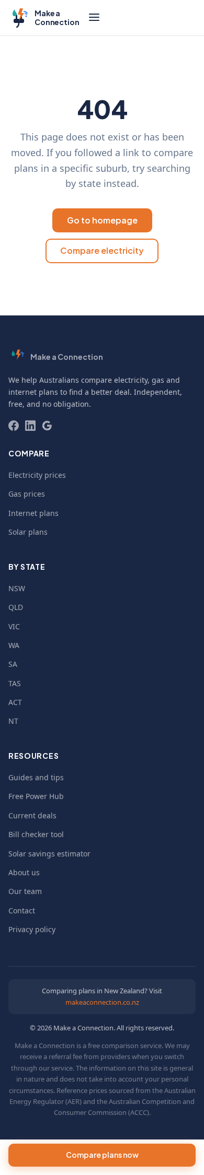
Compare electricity (102, 250)
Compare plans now (102, 1154)
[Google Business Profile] (47, 425)
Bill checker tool (36, 834)
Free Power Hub (36, 796)
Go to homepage (102, 220)
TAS (14, 683)
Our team (25, 891)
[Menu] (94, 18)
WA (13, 645)
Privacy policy (31, 929)
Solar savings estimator (49, 854)
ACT (15, 702)
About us (24, 872)
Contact (21, 910)
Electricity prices (37, 475)
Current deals (32, 815)
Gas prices (26, 494)
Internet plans (33, 513)
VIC (14, 626)
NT (13, 721)
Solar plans (28, 532)
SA (12, 664)
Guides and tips (36, 777)
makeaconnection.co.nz (102, 1002)
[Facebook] (13, 425)
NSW (16, 588)
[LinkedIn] (30, 425)
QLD (15, 607)
